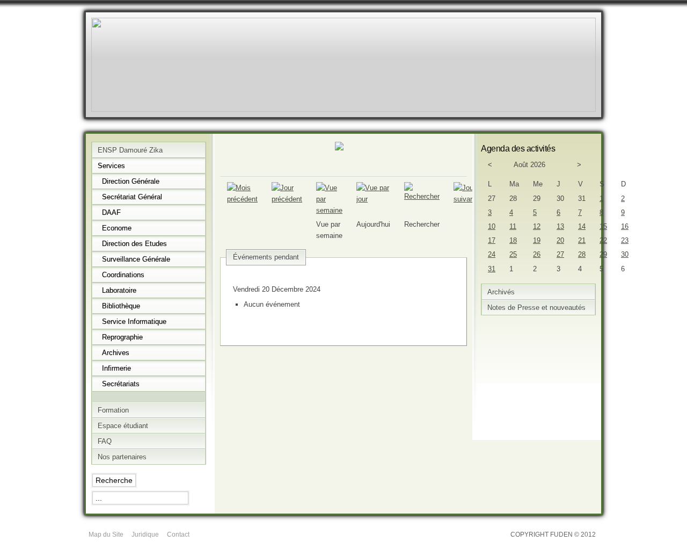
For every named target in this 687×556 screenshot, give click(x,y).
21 (582, 240)
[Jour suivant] (465, 199)
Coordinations (123, 275)
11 (512, 226)
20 (560, 240)
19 (536, 240)
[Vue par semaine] (329, 210)
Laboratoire (119, 290)
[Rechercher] (422, 196)
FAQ (105, 441)
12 (536, 226)
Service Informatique (134, 321)
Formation (113, 410)
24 (491, 254)
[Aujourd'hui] (373, 199)
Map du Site (106, 534)
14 (582, 226)
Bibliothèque (121, 306)
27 (560, 254)
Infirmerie (116, 368)
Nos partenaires (122, 457)
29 (603, 254)
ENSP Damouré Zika (130, 150)
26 (536, 254)
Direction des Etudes (134, 244)
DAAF (111, 212)
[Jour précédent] (287, 199)
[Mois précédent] (242, 199)
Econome (116, 228)
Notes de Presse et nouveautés (536, 308)
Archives (115, 353)
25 (513, 254)
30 (624, 254)
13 (560, 226)
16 (624, 226)
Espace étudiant (123, 426)
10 (491, 226)
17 (491, 240)
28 (582, 254)
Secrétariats (121, 384)
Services (111, 166)
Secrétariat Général (132, 197)
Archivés (501, 292)
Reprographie (122, 337)
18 (513, 240)
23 (624, 240)
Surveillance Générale (136, 259)
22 (603, 240)
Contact (178, 534)
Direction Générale (130, 181)
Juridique (145, 534)
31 (491, 269)
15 (603, 226)
